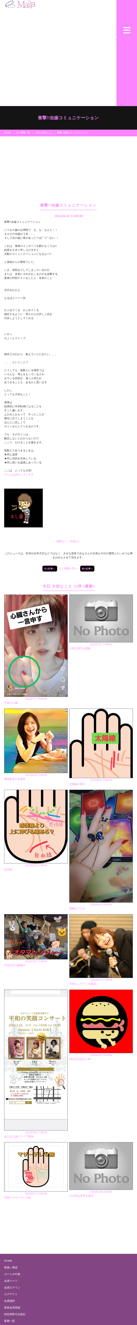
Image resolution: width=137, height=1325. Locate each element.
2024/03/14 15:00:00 (90, 981)
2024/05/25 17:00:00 (25, 867)
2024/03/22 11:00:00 (25, 963)
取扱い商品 (11, 1267)
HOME (7, 132)
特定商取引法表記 (15, 1314)
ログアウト (11, 1294)
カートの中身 (12, 1274)
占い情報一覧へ (68, 568)
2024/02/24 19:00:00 (90, 1057)
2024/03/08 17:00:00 (25, 1134)
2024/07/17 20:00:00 (25, 700)
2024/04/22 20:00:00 (90, 906)
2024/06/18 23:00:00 (25, 777)
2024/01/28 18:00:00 (90, 1193)
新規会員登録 (12, 1307)
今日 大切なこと (43, 132)
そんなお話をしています (19, 474)
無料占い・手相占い (68, 541)
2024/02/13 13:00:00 (25, 1195)
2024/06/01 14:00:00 (90, 782)
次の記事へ (49, 568)
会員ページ (11, 1280)
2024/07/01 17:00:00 (90, 646)
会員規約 (9, 1300)
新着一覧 (9, 1320)
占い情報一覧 (23, 132)
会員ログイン (12, 1287)
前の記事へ (87, 568)
